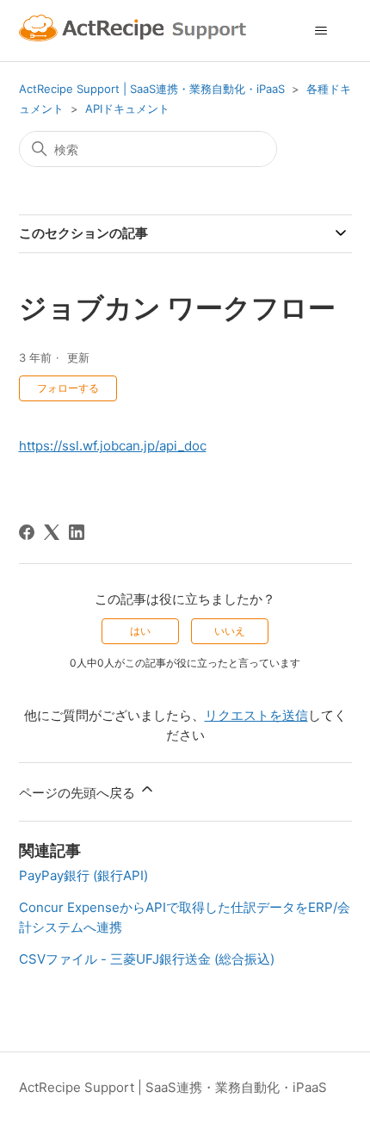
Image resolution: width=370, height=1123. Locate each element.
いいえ (229, 630)
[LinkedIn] (76, 532)
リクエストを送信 (256, 715)
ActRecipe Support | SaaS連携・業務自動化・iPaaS (152, 89)
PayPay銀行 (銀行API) (83, 875)
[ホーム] (135, 31)
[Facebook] (26, 532)
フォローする (68, 388)
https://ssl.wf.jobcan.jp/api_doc (113, 445)
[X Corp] (51, 532)
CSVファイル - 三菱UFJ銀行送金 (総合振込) (146, 959)
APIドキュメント (127, 108)
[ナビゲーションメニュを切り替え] (321, 31)
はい (140, 630)
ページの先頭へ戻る (79, 793)
